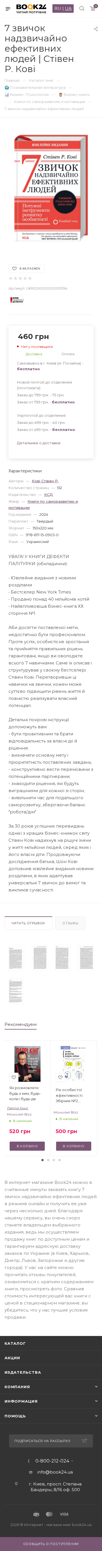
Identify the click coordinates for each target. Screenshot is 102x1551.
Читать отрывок (28, 923)
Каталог (15, 1343)
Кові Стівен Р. (45, 481)
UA (68, 8)
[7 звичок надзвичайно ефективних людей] (16, 958)
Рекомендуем (21, 1024)
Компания (17, 1386)
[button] (42, 1160)
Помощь (15, 1416)
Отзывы (70, 923)
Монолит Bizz (19, 1114)
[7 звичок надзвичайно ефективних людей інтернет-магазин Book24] (51, 188)
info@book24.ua (55, 1472)
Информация (21, 1401)
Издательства (23, 1372)
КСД (48, 494)
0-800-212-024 (52, 1461)
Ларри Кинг (17, 1108)
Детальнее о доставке (39, 443)
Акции (12, 1358)
